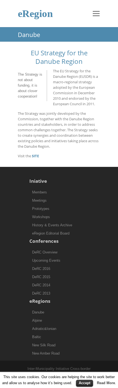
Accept (84, 383)
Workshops (41, 217)
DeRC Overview (44, 252)
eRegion (35, 13)
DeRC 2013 (41, 293)
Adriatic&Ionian (44, 329)
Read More (106, 383)
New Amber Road (46, 353)
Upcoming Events (46, 260)
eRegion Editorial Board (50, 233)
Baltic (36, 337)
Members (39, 192)
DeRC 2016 (41, 269)
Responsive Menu (96, 13)
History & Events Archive (52, 225)
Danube (38, 312)
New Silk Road (43, 345)
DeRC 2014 (41, 285)
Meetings (39, 200)
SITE (35, 155)
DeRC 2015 (41, 277)
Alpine (37, 320)
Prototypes (40, 209)
